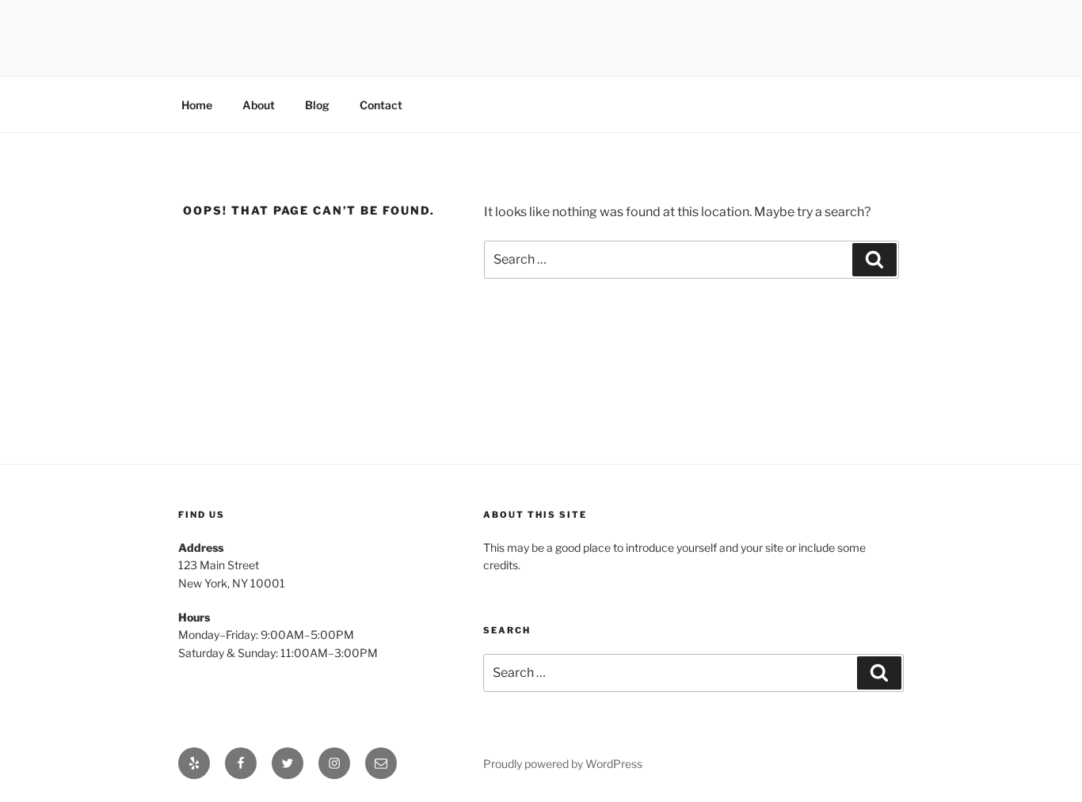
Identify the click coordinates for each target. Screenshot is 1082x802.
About (258, 105)
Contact (381, 105)
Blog (317, 105)
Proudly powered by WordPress (562, 763)
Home (196, 105)
